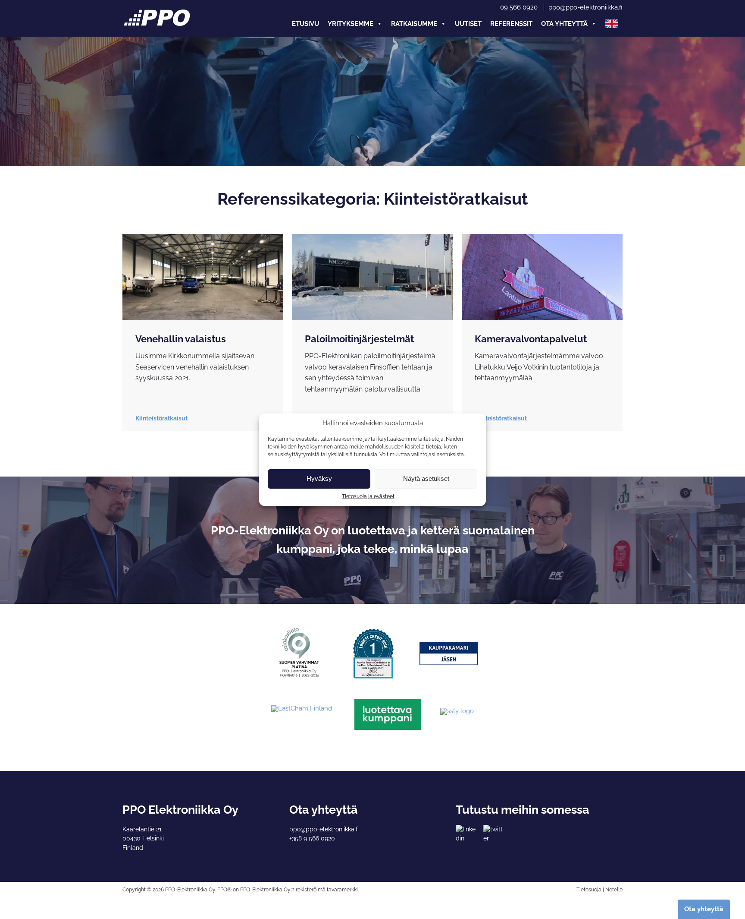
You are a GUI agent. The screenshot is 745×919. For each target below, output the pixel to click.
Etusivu (305, 24)
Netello (614, 890)
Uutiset (468, 24)
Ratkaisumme (414, 24)
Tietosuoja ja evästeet (368, 496)
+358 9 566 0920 (312, 838)
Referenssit (511, 24)
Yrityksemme (350, 24)
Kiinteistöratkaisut (161, 418)
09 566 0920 (519, 7)
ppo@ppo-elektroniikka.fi (585, 7)
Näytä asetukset (426, 478)
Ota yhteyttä (564, 24)
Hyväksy (319, 478)
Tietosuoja (588, 890)
